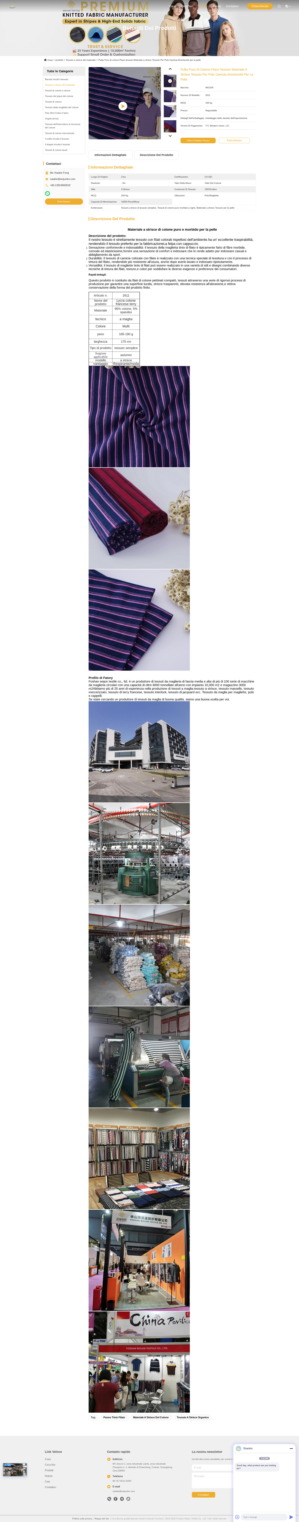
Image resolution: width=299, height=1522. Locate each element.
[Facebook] (115, 1499)
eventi (217, 6)
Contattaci (232, 6)
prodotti (203, 6)
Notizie (49, 1476)
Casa (172, 6)
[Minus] (291, 1448)
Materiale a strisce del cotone (151, 1417)
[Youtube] (122, 1499)
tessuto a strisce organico (193, 1417)
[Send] (291, 1517)
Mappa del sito (102, 1518)
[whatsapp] (47, 193)
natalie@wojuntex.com (62, 179)
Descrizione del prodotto (156, 155)
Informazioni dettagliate (110, 155)
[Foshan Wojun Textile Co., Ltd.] (12, 6)
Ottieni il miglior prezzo (198, 140)
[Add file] (237, 1517)
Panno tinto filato (114, 1417)
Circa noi (187, 6)
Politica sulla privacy (82, 1518)
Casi (47, 1481)
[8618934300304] (128, 1499)
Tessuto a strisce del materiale (81, 60)
